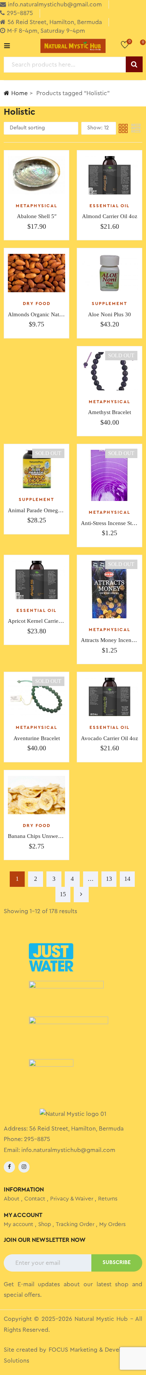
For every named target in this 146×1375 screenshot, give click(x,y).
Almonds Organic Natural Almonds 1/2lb (56, 314)
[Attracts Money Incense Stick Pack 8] (109, 589)
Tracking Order (75, 1224)
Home (19, 93)
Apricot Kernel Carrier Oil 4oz (43, 621)
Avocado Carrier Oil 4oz (109, 738)
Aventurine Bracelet (36, 738)
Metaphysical (36, 205)
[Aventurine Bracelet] (36, 697)
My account (18, 1224)
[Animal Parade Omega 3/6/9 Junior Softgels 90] (36, 469)
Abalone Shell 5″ (37, 216)
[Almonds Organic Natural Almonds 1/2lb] (36, 273)
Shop (44, 1224)
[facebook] (9, 1167)
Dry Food (37, 303)
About (11, 1199)
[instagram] (24, 1167)
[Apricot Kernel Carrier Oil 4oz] (36, 580)
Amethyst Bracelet (109, 412)
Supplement (109, 303)
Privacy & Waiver (71, 1199)
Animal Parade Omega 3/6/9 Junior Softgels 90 (63, 510)
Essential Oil (109, 205)
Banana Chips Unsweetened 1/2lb (47, 836)
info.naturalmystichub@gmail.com (68, 1150)
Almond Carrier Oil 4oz (109, 216)
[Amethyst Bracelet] (109, 371)
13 (109, 879)
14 (127, 879)
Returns (108, 1199)
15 (63, 894)
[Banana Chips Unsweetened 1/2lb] (36, 795)
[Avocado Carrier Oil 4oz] (109, 697)
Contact (34, 1199)
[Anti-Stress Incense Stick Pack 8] (109, 475)
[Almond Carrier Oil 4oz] (109, 175)
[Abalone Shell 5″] (36, 175)
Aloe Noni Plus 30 (109, 314)
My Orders (112, 1224)
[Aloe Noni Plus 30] (109, 273)
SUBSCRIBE (117, 1262)
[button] (137, 45)
